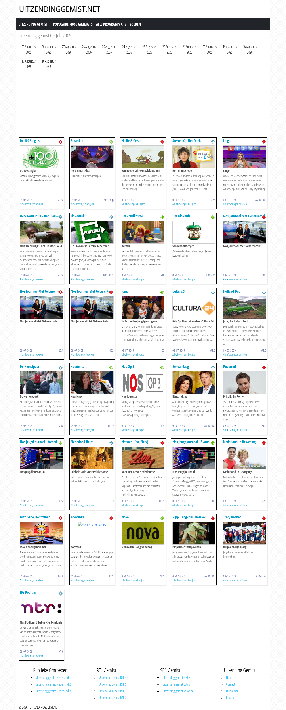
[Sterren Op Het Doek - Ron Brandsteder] (193, 156)
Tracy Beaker (232, 517)
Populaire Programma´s (73, 24)
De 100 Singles (30, 140)
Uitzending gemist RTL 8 (112, 697)
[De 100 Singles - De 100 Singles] (41, 156)
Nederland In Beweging (239, 441)
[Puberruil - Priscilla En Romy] (244, 382)
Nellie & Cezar (131, 140)
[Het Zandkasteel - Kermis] (143, 231)
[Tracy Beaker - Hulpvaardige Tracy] (244, 532)
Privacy (230, 697)
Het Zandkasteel (133, 216)
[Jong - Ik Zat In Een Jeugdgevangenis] (143, 306)
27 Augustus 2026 (69, 49)
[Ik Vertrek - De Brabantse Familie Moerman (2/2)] (92, 231)
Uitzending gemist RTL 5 (112, 684)
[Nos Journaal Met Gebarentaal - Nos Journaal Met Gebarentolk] (244, 231)
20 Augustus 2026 (210, 49)
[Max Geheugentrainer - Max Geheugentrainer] (41, 532)
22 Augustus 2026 (169, 49)
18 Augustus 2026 (250, 49)
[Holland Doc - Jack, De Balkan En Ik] (244, 306)
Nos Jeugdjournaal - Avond (38, 441)
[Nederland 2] (213, 141)
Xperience (77, 366)
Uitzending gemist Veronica (177, 690)
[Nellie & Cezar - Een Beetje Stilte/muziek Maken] (143, 156)
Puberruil (229, 366)
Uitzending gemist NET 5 (176, 677)
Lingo (227, 140)
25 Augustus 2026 (109, 49)
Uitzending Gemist (33, 24)
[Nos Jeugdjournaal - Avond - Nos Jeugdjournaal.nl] (41, 457)
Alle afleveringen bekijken (32, 204)
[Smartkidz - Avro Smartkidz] (92, 156)
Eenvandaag (180, 366)
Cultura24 (178, 291)
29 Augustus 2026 (29, 49)
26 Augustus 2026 (89, 49)
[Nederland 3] (111, 141)
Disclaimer (232, 690)
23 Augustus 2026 (149, 49)
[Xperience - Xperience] (92, 382)
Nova (125, 517)
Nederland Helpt (82, 441)
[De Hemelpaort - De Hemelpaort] (41, 382)
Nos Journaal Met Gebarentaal (244, 216)
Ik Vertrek (78, 216)
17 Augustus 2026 (29, 64)
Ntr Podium (28, 592)
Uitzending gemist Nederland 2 (53, 684)
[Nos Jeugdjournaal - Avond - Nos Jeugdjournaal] (193, 457)
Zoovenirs (77, 517)
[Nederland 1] (60, 141)
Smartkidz (78, 140)
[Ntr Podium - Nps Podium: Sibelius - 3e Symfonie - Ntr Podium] (41, 608)
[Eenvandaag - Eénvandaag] (193, 382)
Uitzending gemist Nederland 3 (53, 690)
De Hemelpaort (30, 366)
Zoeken (135, 24)
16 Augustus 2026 (49, 64)
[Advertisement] (143, 104)
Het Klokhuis (181, 216)
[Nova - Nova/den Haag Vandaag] (143, 532)
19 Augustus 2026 (230, 49)
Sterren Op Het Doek (186, 140)
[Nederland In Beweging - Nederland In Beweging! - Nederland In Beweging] (244, 457)
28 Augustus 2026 (49, 49)
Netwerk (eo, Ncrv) (135, 441)
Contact (230, 684)
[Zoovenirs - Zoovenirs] (92, 524)
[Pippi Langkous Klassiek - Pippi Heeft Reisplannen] (193, 532)
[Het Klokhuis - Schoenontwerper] (193, 231)
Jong (125, 291)
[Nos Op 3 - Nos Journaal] (143, 382)
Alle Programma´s (111, 24)
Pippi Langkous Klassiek (189, 517)
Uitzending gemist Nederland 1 (53, 677)
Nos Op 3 (128, 366)
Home (229, 677)
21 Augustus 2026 (189, 49)
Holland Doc (231, 291)
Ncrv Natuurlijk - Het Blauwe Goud (40, 218)
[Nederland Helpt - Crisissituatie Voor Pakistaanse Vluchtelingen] (92, 457)
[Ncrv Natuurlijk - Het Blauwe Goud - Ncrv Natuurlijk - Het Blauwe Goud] (41, 231)
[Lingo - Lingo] (244, 156)
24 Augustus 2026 (129, 49)
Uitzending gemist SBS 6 (176, 684)
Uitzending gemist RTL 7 (112, 690)
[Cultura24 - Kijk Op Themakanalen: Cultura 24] (193, 306)
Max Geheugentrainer (35, 517)
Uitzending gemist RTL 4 (112, 677)
